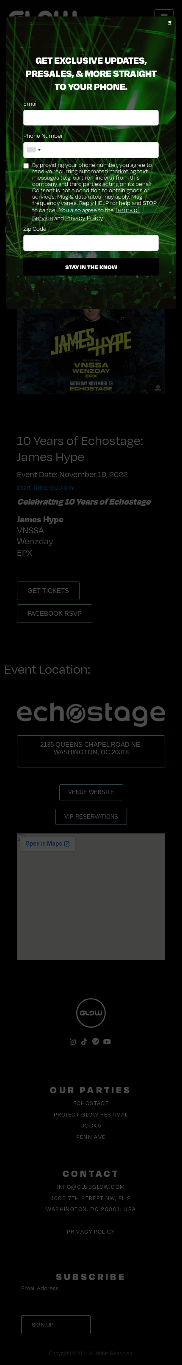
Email (30, 103)
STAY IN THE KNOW (91, 266)
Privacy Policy (84, 217)
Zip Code (35, 228)
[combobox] (33, 150)
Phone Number (43, 135)
